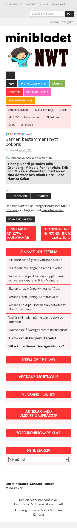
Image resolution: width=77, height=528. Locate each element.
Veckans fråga (37, 92)
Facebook (19, 196)
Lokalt (63, 110)
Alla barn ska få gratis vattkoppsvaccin (35, 260)
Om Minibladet (13, 4)
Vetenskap (27, 124)
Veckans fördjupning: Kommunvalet (33, 297)
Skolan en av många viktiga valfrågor (34, 289)
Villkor (44, 4)
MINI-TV (13, 117)
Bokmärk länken (20, 219)
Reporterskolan (20, 100)
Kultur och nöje (44, 110)
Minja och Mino (33, 83)
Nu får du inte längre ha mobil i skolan (35, 268)
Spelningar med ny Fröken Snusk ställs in (57, 233)
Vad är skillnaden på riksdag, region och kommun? (36, 319)
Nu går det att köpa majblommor (18, 233)
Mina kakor (58, 4)
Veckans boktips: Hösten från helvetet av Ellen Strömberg (37, 307)
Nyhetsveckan (32, 117)
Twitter (43, 196)
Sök (69, 13)
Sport (11, 124)
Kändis (57, 83)
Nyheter (14, 92)
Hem (11, 83)
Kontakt (31, 4)
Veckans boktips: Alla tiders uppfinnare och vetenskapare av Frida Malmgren (35, 278)
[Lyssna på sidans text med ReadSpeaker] (10, 75)
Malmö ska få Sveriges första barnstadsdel (38, 330)
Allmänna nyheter (19, 110)
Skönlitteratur (55, 117)
